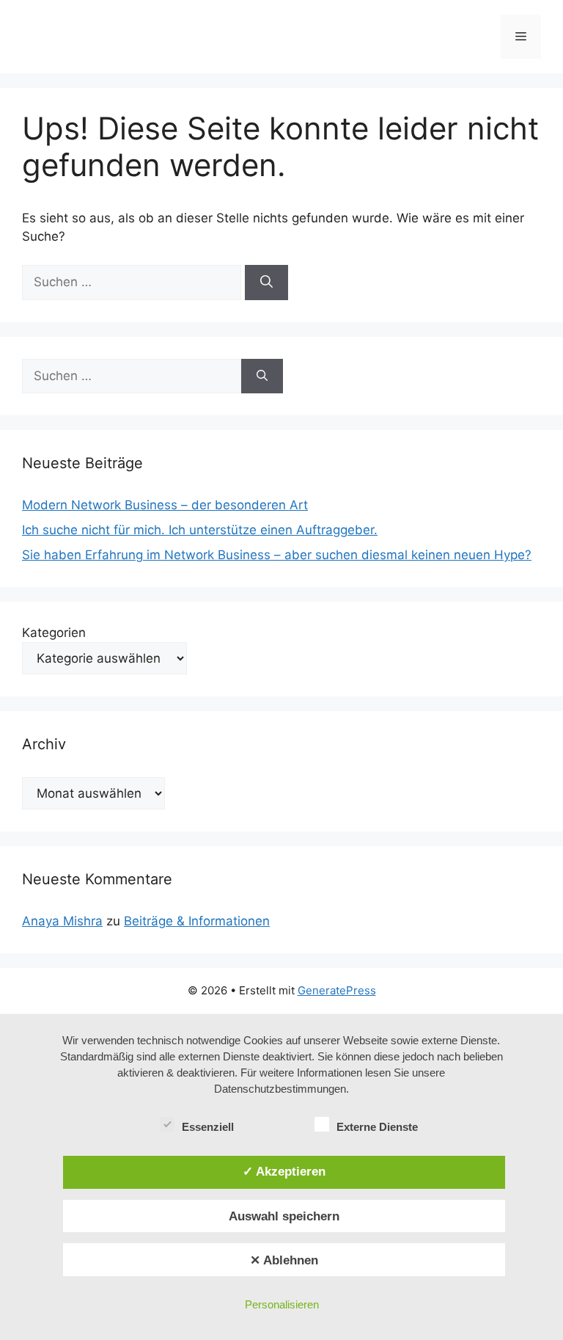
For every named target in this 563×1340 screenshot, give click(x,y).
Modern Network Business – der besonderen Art (165, 505)
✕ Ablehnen (284, 1260)
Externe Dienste (377, 1127)
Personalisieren (282, 1304)
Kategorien (54, 632)
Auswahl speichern (284, 1216)
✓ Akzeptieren (284, 1171)
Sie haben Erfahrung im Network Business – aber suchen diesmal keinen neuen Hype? (276, 554)
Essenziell (208, 1127)
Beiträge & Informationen (197, 921)
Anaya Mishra (62, 921)
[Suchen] (266, 282)
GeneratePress (337, 990)
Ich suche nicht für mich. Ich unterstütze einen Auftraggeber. (200, 529)
